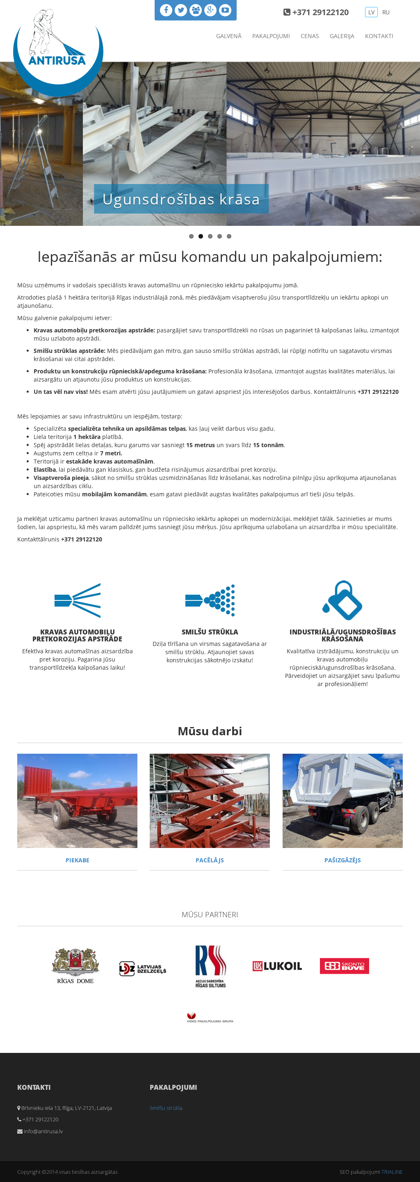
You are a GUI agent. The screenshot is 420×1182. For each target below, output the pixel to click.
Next (414, 142)
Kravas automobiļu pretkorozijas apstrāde (77, 635)
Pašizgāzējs (342, 860)
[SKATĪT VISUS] (77, 801)
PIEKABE (77, 860)
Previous (6, 142)
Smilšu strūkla (210, 631)
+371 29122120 (319, 12)
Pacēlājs (210, 860)
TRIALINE (392, 1171)
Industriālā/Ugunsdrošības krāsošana (343, 635)
